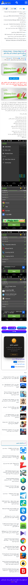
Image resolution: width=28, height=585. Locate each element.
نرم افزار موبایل (13, 59)
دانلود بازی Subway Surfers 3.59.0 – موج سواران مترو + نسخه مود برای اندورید (10, 377)
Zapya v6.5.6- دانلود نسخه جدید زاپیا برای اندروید (11, 464)
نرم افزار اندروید (19, 59)
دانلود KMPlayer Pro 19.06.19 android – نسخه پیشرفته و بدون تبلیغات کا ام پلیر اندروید (10, 533)
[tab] (22, 8)
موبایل (23, 59)
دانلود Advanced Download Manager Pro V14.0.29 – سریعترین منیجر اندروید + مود (10, 457)
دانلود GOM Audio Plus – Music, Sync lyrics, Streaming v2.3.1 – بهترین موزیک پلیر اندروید (10, 502)
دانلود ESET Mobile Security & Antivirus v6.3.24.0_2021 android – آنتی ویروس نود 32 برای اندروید (10, 472)
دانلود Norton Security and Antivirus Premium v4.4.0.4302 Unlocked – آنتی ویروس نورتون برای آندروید (10, 563)
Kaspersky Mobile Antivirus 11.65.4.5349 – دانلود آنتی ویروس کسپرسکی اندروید (11, 480)
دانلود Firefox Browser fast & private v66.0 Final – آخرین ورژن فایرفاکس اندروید (10, 555)
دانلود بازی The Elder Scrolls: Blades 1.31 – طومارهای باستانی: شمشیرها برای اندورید (10, 401)
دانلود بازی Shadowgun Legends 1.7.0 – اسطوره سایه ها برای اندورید (10, 430)
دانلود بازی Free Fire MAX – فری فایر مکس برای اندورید (11, 407)
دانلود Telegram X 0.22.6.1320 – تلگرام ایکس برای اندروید (11, 486)
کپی (15, 362)
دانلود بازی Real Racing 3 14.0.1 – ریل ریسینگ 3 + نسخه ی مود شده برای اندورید (10, 386)
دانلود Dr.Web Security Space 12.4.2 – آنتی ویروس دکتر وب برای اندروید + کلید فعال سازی (11, 525)
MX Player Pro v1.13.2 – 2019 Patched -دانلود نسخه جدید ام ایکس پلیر (11, 518)
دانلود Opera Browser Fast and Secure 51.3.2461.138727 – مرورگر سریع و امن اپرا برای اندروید (11, 548)
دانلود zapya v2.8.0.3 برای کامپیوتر (18, 32)
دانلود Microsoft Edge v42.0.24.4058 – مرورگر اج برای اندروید (10, 509)
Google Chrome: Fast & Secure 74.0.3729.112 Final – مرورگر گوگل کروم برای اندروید (11, 540)
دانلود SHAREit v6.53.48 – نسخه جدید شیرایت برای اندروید (10, 449)
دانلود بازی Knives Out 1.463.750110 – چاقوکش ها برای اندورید (11, 423)
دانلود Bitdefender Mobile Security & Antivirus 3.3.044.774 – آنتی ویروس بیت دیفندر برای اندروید (10, 570)
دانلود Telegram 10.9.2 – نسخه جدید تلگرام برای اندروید (11, 494)
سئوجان (12, 581)
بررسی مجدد (14, 354)
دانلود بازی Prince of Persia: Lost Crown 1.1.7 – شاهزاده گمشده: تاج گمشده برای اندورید (11, 393)
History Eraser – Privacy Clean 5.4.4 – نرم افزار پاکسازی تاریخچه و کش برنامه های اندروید (14, 53)
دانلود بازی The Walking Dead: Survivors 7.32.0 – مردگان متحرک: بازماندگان (11, 416)
